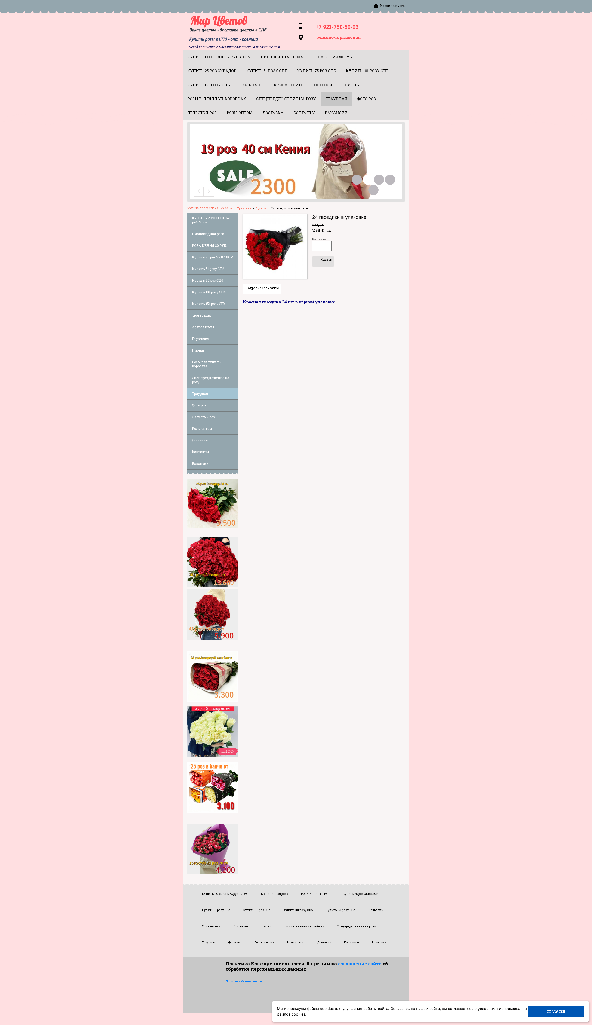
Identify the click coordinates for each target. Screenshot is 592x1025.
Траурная (244, 208)
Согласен (555, 1011)
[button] (199, 192)
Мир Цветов (219, 20)
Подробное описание (262, 288)
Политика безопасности (244, 981)
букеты (261, 208)
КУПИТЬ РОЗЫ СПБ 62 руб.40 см (209, 208)
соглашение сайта (360, 963)
